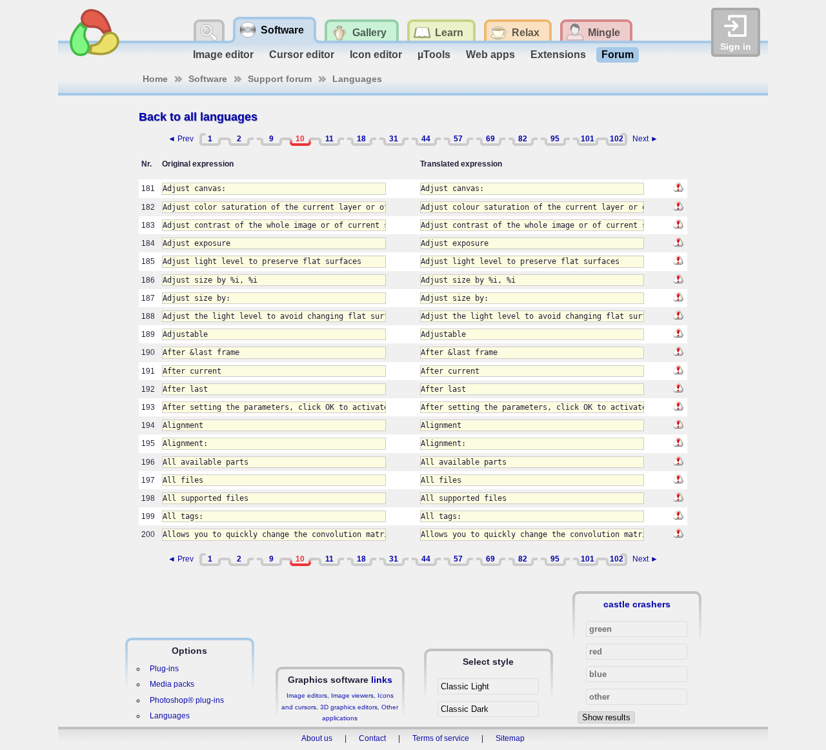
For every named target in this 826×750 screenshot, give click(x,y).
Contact (372, 738)
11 (329, 138)
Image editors (307, 695)
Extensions (558, 54)
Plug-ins (164, 668)
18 (361, 138)
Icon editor (376, 54)
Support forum (280, 79)
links (381, 679)
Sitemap (510, 738)
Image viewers (352, 695)
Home (155, 79)
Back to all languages (198, 116)
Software (207, 79)
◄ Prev (181, 138)
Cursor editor (301, 54)
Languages (357, 79)
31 (393, 138)
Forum (617, 54)
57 (458, 138)
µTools (434, 54)
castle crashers (636, 604)
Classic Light (465, 686)
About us (316, 738)
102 (616, 138)
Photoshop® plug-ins (187, 700)
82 (522, 138)
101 (587, 138)
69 (490, 138)
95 (554, 138)
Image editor (223, 54)
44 (425, 138)
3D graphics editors (349, 707)
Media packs (172, 684)
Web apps (490, 54)
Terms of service (440, 738)
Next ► (645, 138)
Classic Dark (465, 709)
